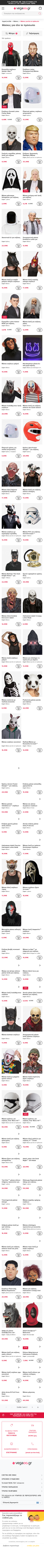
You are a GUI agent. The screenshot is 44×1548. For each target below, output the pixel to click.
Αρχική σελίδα (7, 21)
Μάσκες (16, 21)
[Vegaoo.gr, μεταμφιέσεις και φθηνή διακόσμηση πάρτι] (22, 8)
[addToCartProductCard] (18, 77)
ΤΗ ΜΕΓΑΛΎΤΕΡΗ (11, 1498)
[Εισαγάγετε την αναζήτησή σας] (39, 13)
